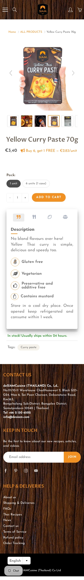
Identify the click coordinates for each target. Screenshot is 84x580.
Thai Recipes (12, 514)
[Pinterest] (15, 471)
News (7, 520)
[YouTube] (36, 471)
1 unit (13, 183)
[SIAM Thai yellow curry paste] (40, 121)
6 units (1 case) (36, 183)
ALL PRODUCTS (31, 32)
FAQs (7, 508)
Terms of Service (14, 531)
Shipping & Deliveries (18, 503)
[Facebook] (5, 471)
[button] (18, 218)
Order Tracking (14, 543)
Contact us (11, 526)
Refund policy (13, 537)
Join (72, 457)
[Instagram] (26, 471)
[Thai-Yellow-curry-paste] (27, 121)
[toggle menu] (5, 9)
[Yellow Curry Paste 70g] (67, 121)
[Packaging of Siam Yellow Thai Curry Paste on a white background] (13, 121)
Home (12, 32)
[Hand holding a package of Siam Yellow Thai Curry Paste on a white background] (54, 121)
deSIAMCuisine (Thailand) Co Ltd (39, 570)
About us (9, 497)
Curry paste (28, 347)
